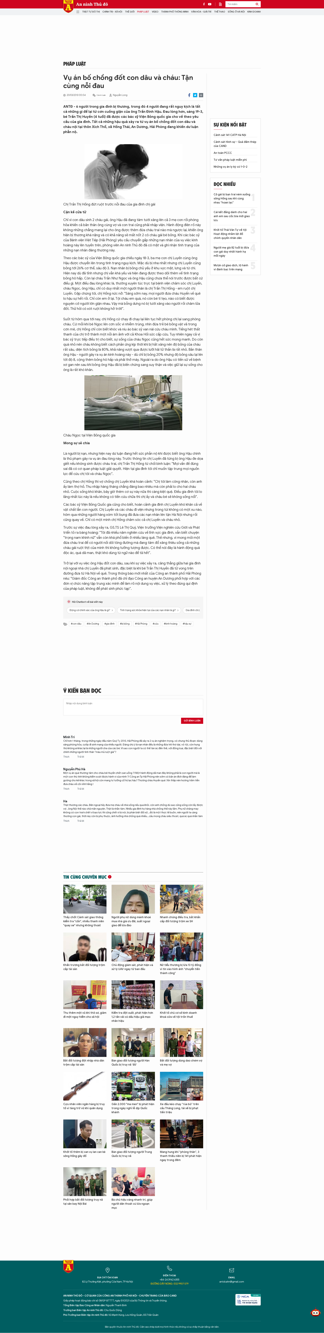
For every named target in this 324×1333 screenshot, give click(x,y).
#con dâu (76, 623)
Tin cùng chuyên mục (85, 876)
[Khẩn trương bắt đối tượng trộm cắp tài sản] (84, 947)
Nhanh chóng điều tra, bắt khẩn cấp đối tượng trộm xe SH (180, 919)
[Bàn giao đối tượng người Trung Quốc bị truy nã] (133, 1133)
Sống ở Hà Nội (236, 11)
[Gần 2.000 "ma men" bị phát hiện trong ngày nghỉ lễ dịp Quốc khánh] (133, 1086)
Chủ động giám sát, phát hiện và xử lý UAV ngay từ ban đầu (132, 967)
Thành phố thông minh (174, 11)
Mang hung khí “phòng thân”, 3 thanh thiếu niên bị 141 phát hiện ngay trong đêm (180, 1156)
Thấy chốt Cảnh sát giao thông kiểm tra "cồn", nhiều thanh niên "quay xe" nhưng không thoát (83, 921)
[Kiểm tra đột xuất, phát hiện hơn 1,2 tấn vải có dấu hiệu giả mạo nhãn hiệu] (133, 994)
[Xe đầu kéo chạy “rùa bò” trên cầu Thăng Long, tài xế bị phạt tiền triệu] (181, 1086)
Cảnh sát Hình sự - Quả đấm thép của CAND (235, 144)
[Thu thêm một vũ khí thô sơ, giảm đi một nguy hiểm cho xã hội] (84, 994)
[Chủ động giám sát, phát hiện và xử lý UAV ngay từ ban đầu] (133, 947)
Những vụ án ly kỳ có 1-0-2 (230, 167)
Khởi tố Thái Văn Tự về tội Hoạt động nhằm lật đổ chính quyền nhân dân (230, 234)
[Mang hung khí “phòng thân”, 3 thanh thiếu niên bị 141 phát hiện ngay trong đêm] (181, 1133)
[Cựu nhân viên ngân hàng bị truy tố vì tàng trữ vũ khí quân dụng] (84, 1086)
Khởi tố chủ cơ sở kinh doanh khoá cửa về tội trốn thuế (178, 1015)
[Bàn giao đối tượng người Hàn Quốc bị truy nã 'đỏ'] (133, 1042)
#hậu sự (187, 623)
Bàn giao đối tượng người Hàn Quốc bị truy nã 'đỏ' (131, 1062)
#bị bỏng (125, 623)
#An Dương (93, 623)
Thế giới (129, 11)
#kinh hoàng (170, 623)
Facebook (189, 95)
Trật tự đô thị (91, 11)
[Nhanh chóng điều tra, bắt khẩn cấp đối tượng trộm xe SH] (181, 899)
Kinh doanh (254, 11)
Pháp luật (143, 11)
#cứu (155, 623)
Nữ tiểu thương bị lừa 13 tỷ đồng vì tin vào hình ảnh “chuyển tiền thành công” (180, 969)
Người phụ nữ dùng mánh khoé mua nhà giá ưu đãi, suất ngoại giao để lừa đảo (131, 921)
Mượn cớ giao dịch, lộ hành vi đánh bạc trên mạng (231, 267)
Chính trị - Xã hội (112, 11)
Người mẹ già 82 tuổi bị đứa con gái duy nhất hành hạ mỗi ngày (231, 251)
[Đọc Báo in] (222, 4)
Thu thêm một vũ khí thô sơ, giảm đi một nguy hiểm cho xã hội (84, 1015)
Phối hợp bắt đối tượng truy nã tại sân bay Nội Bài (83, 1202)
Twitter (195, 95)
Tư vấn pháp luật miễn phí (230, 160)
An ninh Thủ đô (92, 4)
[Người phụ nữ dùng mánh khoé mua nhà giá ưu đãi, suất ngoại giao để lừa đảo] (133, 899)
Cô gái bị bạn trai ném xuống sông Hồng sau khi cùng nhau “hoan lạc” (232, 198)
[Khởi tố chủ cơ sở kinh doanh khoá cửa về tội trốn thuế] (181, 994)
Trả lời (80, 756)
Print (201, 95)
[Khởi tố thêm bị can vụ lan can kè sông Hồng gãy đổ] (84, 1133)
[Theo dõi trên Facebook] (205, 4)
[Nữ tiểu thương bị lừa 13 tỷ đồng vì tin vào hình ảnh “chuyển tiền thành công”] (181, 947)
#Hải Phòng (141, 623)
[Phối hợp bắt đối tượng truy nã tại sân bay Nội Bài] (84, 1181)
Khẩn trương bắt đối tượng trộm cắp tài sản (84, 967)
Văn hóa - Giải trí (201, 11)
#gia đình (109, 623)
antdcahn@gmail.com (231, 1281)
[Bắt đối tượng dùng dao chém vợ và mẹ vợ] (181, 1042)
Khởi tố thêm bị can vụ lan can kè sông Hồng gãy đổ (84, 1154)
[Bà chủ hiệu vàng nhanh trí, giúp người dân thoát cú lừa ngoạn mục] (133, 1181)
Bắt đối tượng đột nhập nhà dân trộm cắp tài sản (83, 1062)
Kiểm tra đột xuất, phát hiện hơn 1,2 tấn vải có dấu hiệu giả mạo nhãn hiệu (132, 1017)
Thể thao (219, 11)
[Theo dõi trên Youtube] (210, 4)
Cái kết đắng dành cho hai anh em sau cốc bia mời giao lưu (232, 216)
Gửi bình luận (192, 720)
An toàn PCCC (223, 153)
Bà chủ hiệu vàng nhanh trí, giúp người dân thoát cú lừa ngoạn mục (132, 1204)
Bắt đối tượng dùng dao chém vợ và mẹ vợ (181, 1062)
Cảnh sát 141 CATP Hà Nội (230, 135)
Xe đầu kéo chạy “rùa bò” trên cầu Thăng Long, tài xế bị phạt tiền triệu (179, 1108)
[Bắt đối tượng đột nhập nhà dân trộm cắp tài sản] (84, 1042)
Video (155, 11)
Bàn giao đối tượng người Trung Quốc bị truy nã (132, 1154)
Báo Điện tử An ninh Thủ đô (68, 6)
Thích (66, 756)
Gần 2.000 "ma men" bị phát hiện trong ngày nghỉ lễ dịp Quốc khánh (133, 1108)
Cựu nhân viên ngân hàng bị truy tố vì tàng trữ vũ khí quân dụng (84, 1106)
